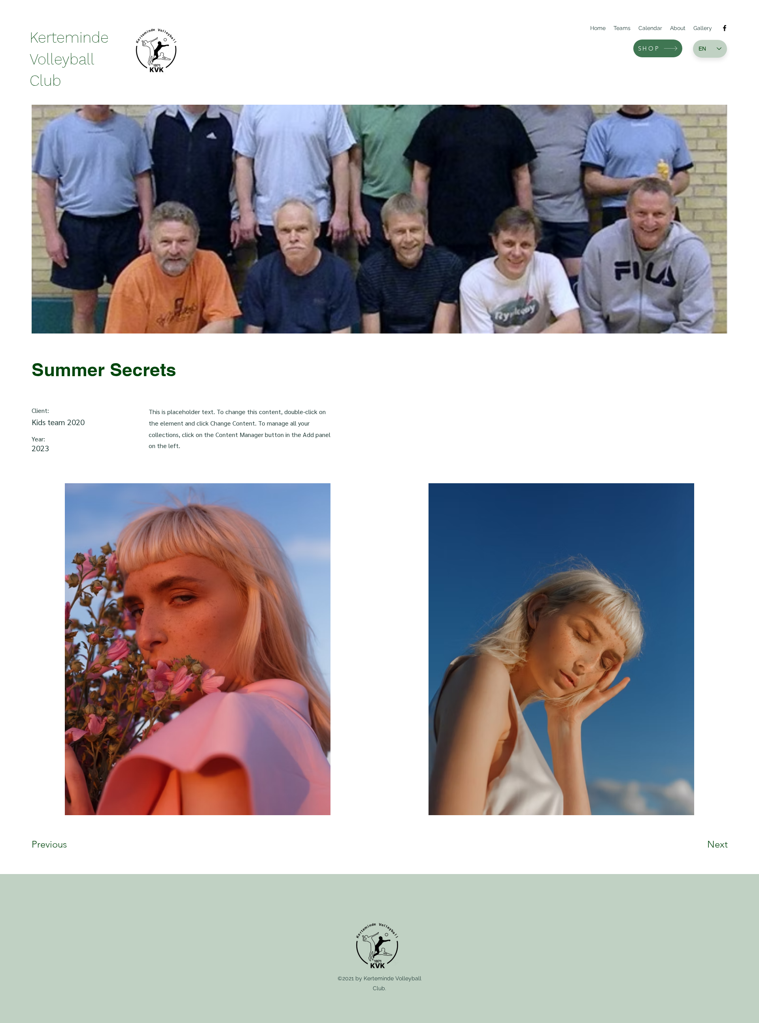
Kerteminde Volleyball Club (69, 59)
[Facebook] (725, 28)
